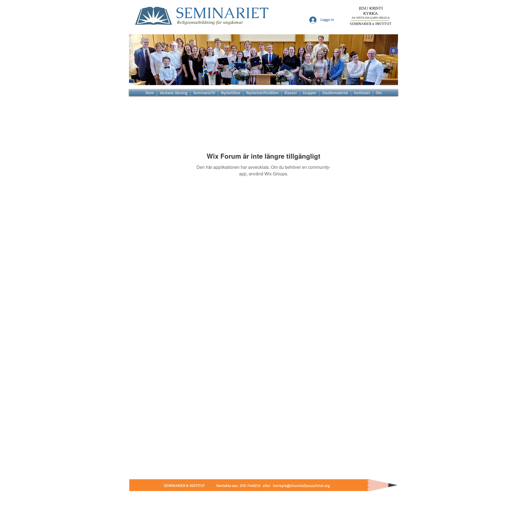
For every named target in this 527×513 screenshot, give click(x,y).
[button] (393, 48)
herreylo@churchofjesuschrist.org (301, 485)
